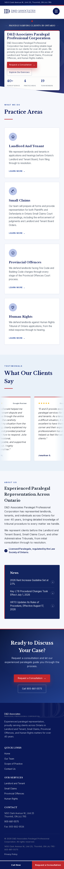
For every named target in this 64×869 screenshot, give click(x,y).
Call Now (16, 865)
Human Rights (11, 798)
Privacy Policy (10, 854)
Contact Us (10, 769)
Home (7, 753)
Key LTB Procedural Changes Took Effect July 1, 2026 (29, 593)
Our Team (9, 759)
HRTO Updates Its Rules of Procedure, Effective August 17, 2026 (27, 606)
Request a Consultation (20, 65)
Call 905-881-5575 (32, 688)
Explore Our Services (19, 72)
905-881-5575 (11, 821)
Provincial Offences (14, 793)
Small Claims (10, 788)
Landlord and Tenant (14, 783)
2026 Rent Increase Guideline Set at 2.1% (29, 582)
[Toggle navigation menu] (56, 11)
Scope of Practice (13, 764)
